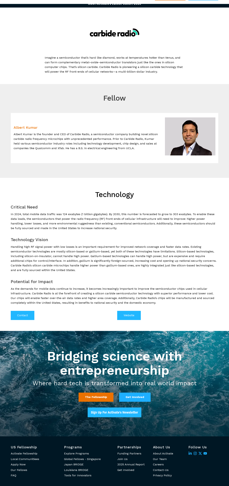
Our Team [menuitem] (160, 459)
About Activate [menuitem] (163, 453)
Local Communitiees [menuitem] (25, 459)
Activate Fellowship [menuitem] (24, 453)
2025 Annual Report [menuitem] (131, 464)
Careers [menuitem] (158, 464)
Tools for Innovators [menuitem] (77, 475)
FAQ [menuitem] (13, 475)
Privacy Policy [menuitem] (162, 475)
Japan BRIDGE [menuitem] (74, 464)
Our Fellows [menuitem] (19, 470)
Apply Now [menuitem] (18, 464)
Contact (22, 315)
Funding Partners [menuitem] (129, 453)
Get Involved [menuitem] (125, 470)
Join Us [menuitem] (122, 459)
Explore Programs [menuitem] (76, 453)
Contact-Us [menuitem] (161, 470)
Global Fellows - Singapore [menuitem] (82, 459)
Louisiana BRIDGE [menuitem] (76, 470)
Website (129, 315)
